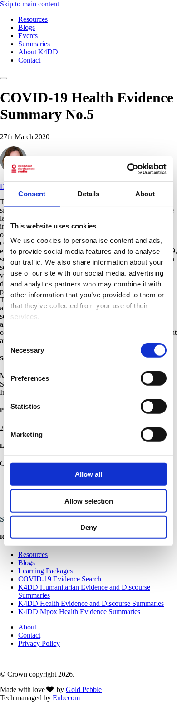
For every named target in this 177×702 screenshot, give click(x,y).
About (27, 627)
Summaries (34, 44)
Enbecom (66, 698)
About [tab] (145, 194)
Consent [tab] (31, 194)
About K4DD (38, 52)
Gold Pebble (84, 689)
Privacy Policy (39, 643)
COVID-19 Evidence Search (59, 579)
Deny (88, 527)
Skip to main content (29, 4)
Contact (29, 60)
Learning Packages (45, 571)
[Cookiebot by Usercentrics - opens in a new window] (127, 168)
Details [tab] (89, 194)
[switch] (154, 378)
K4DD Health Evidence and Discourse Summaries (91, 603)
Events (28, 35)
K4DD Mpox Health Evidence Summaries (79, 611)
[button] (3, 78)
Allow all (88, 474)
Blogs (26, 27)
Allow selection (88, 500)
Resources (33, 19)
